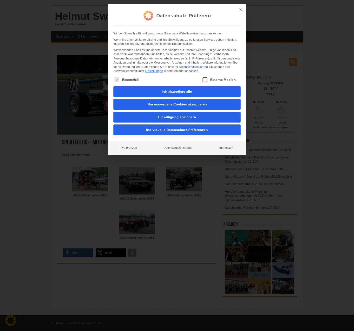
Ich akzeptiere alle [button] (177, 91)
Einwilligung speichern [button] (177, 117)
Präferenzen (129, 147)
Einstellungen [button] (154, 71)
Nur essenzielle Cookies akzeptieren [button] (177, 104)
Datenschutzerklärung (193, 67)
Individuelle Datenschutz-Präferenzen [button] (177, 130)
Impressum (226, 147)
